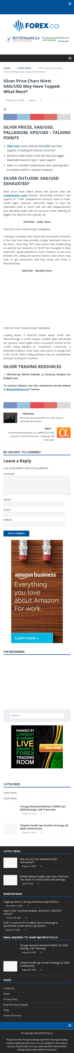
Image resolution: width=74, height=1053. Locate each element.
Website (7, 519)
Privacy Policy (10, 999)
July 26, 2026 (27, 883)
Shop (6, 1010)
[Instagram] (47, 10)
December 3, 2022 (14, 905)
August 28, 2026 (29, 813)
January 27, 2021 (13, 929)
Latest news (11, 851)
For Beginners (14, 652)
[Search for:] (37, 715)
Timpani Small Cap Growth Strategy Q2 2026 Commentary (44, 827)
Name (7, 499)
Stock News (10, 798)
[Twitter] (34, 10)
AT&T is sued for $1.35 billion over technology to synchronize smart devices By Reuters (30, 924)
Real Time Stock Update (15, 1004)
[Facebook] (27, 10)
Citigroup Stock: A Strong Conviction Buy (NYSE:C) (31, 901)
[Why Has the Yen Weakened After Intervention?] (10, 863)
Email (6, 509)
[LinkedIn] (40, 10)
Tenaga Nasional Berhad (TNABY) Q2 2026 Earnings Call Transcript (42, 808)
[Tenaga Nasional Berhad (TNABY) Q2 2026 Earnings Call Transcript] (10, 949)
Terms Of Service (12, 1015)
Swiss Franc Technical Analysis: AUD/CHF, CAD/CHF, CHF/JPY (32, 912)
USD (47, 146)
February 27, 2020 (15, 100)
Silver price (13, 146)
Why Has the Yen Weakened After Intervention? (38, 860)
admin (32, 100)
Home (6, 993)
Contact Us (9, 988)
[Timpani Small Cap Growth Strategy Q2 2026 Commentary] (10, 966)
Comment (9, 473)
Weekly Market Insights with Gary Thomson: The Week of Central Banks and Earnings (44, 878)
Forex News (10, 792)
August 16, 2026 (29, 866)
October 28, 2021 (13, 917)
